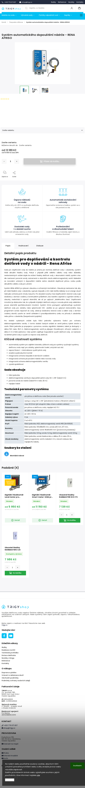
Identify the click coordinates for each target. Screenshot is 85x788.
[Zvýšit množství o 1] (16, 161)
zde (38, 775)
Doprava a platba (9, 672)
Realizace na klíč (8, 650)
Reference (62, 2)
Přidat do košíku (51, 161)
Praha (6, 753)
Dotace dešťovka (9, 655)
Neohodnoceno (16, 99)
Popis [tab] (8, 246)
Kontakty (79, 2)
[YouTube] (10, 635)
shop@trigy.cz (9, 728)
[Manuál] (6, 456)
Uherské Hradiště (10, 756)
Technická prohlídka (10, 653)
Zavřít (79, 180)
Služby (53, 2)
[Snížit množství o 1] (4, 161)
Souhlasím (77, 765)
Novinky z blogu (8, 658)
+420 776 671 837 (10, 725)
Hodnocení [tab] (23, 246)
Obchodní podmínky (10, 678)
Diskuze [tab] (39, 246)
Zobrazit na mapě (10, 744)
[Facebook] (4, 635)
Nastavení (9, 780)
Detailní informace (8, 118)
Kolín (5, 758)
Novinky (71, 2)
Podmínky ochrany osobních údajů (16, 680)
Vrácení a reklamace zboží (13, 675)
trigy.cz (4, 625)
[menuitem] (10, 15)
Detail (17, 520)
